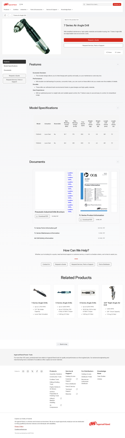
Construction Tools (55, 377)
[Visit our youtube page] (23, 371)
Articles (99, 379)
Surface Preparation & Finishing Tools (54, 394)
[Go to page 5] (70, 205)
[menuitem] (7, 9)
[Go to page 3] (70, 190)
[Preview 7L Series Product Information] (94, 192)
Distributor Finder (86, 377)
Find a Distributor (71, 384)
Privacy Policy (19, 426)
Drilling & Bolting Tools (54, 383)
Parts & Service (70, 386)
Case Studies (101, 376)
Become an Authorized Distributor (85, 381)
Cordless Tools (54, 379)
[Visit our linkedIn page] (41, 371)
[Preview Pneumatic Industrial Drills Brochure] (50, 190)
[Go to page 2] (70, 182)
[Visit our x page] (32, 371)
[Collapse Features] (118, 64)
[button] (76, 64)
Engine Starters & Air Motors (55, 388)
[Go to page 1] (70, 175)
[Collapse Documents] (118, 161)
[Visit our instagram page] (27, 371)
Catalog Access (70, 376)
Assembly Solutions (56, 374)
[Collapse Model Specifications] (118, 108)
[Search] (84, 4)
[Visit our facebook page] (37, 371)
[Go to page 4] (70, 197)
